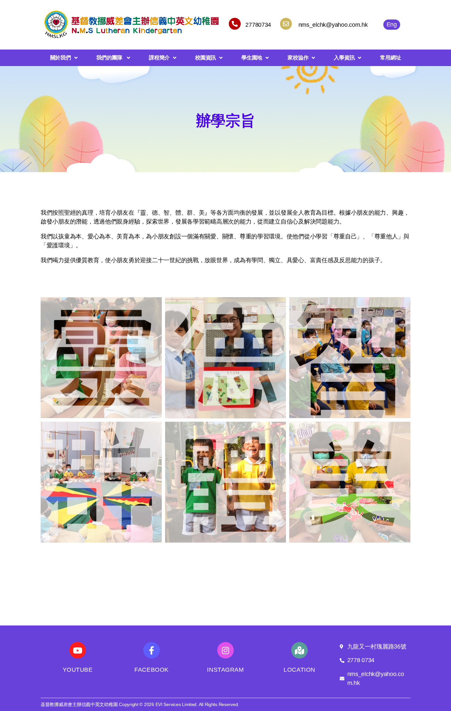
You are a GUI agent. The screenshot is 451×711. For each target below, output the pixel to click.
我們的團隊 (109, 57)
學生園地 (251, 57)
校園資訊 (205, 57)
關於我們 (60, 57)
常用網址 (390, 57)
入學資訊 (344, 57)
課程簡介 (159, 57)
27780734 (258, 24)
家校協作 (298, 57)
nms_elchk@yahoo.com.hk (333, 24)
